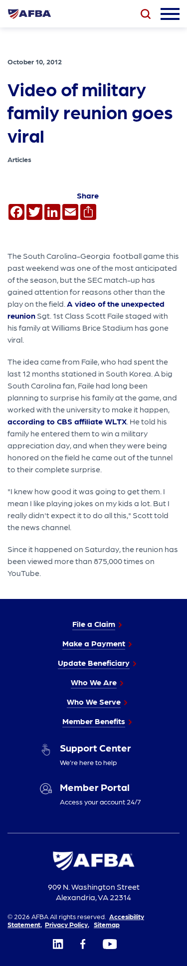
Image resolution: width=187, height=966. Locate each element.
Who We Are (94, 682)
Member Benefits (93, 721)
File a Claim (93, 623)
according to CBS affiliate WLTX (67, 421)
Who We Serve (94, 701)
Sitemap (107, 924)
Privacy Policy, (67, 924)
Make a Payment (93, 643)
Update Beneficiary (94, 662)
